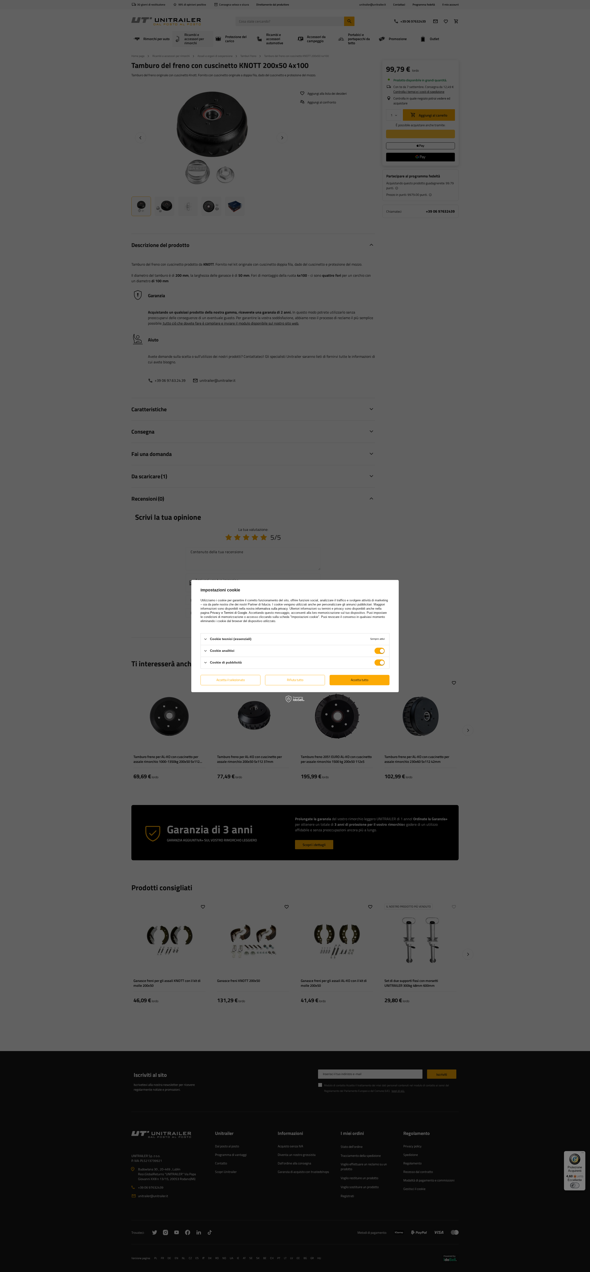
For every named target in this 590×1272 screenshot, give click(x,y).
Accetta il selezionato (230, 679)
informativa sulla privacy (271, 608)
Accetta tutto (359, 679)
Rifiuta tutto (295, 679)
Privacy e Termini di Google (228, 612)
